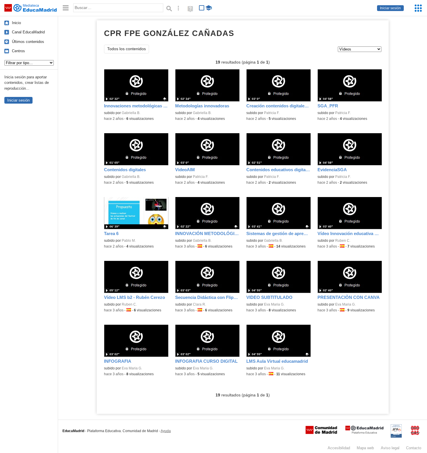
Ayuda (166, 431)
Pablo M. (129, 240)
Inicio (16, 23)
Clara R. (199, 304)
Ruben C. (342, 240)
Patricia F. (271, 113)
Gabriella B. (131, 113)
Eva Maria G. (274, 304)
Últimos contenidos (28, 41)
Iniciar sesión (390, 8)
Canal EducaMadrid (28, 32)
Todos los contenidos (126, 49)
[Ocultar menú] (65, 7)
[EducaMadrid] (364, 432)
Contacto (413, 448)
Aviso (390, 448)
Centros (18, 51)
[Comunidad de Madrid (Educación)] (321, 433)
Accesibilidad (339, 448)
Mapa (365, 448)
